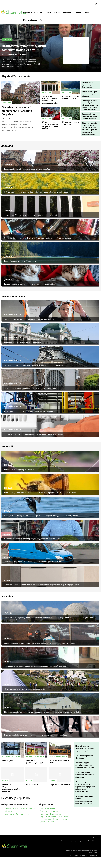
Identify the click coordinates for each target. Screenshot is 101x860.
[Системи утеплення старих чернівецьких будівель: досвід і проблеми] (50, 356)
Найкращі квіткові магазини (14, 804)
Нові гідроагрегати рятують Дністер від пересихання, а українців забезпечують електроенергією (85, 786)
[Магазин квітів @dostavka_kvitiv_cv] (36, 750)
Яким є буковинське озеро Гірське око (70, 97)
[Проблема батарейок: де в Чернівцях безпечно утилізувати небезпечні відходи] (50, 229)
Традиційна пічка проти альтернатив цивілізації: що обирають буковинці (35, 666)
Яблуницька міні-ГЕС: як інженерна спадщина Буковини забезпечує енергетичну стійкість (42, 712)
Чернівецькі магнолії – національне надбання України (17, 111)
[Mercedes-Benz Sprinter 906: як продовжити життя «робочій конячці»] (50, 553)
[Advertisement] (76, 50)
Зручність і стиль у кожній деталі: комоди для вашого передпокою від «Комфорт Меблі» (42, 585)
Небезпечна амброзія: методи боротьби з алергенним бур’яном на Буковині (36, 192)
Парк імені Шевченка (49, 811)
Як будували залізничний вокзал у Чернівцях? (23, 342)
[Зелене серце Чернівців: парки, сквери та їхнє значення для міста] (50, 87)
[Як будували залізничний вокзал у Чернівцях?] (50, 333)
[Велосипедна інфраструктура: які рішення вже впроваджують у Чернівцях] (50, 726)
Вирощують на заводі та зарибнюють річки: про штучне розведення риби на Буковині (41, 516)
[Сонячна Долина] (36, 774)
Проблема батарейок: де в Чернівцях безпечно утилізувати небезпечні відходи (37, 238)
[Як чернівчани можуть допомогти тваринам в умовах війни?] (50, 113)
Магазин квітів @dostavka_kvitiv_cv (34, 762)
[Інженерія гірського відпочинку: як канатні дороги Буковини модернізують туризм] (50, 634)
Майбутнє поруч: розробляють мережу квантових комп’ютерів (84, 765)
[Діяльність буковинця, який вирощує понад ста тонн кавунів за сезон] (50, 530)
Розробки (8, 613)
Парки (5, 781)
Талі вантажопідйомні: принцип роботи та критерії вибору (29, 319)
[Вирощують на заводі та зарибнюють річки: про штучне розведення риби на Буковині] (50, 507)
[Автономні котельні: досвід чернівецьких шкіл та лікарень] (50, 402)
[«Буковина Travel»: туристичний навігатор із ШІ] (50, 680)
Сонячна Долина (33, 785)
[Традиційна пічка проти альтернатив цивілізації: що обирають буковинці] (50, 657)
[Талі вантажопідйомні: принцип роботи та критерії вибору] (50, 310)
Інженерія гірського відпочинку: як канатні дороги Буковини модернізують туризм (39, 643)
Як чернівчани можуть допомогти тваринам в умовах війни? (50, 125)
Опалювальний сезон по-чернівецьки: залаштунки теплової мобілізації (34, 434)
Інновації (7, 40)
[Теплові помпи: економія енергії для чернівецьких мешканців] (50, 379)
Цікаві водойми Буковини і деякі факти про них (88, 85)
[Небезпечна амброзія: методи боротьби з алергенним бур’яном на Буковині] (50, 183)
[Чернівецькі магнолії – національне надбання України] (20, 92)
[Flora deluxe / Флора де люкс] (60, 750)
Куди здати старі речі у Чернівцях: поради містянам (90, 94)
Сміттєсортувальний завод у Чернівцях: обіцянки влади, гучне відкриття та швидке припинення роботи (90, 105)
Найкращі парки (45, 804)
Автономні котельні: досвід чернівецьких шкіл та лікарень (29, 411)
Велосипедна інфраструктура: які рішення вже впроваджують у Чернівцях (36, 735)
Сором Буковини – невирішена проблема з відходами (84, 774)
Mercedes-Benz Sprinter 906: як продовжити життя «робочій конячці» (33, 562)
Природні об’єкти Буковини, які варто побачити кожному (89, 116)
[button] (96, 4)
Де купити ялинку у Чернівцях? (70, 123)
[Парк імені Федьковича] (60, 774)
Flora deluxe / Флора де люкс (17, 814)
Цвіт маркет (7, 761)
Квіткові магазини (11, 757)
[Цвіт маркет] (12, 750)
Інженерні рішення (12, 315)
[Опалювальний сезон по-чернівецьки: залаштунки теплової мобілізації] (50, 426)
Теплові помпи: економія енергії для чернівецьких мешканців (30, 388)
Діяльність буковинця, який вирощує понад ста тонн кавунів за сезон (24, 50)
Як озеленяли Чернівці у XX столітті (19, 469)
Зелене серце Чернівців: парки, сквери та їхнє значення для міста (31, 215)
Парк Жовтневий (47, 808)
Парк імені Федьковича (60, 785)
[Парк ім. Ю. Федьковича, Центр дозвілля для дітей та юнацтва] (12, 774)
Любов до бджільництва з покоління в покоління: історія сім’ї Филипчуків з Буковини (40, 493)
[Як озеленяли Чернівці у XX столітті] (50, 461)
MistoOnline (92, 841)
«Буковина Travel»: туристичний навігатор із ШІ (24, 689)
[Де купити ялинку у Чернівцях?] (70, 113)
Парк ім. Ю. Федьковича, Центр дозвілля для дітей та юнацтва (11, 788)
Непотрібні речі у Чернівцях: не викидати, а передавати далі (85, 748)
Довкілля (6, 102)
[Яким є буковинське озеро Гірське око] (70, 87)
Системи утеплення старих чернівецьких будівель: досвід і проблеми (33, 365)
